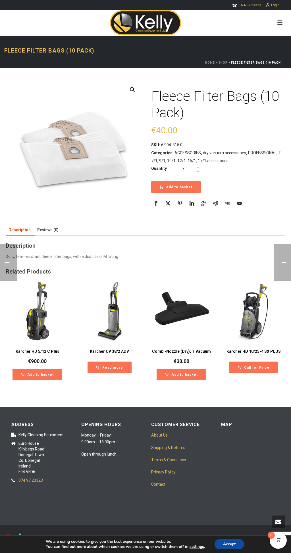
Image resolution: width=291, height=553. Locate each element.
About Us (159, 435)
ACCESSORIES (187, 153)
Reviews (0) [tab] (48, 230)
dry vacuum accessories (224, 153)
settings (197, 546)
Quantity (159, 168)
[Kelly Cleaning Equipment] (145, 23)
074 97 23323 (250, 5)
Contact (158, 484)
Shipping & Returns (168, 447)
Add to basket (179, 187)
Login (275, 5)
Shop (223, 62)
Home (210, 62)
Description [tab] (20, 230)
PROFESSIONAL (262, 153)
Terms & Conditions (168, 460)
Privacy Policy (163, 472)
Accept (229, 544)
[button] (132, 90)
